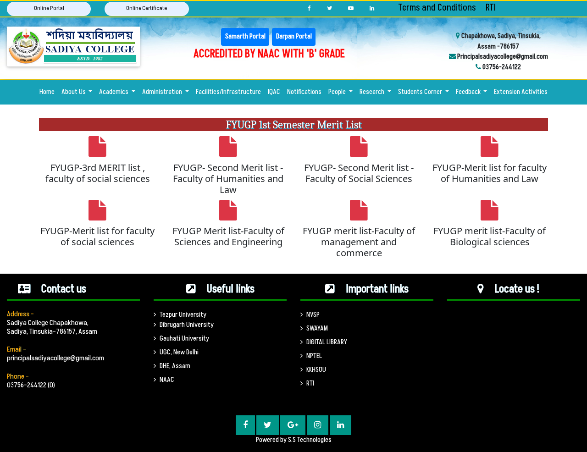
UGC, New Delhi (179, 352)
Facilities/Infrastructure (228, 92)
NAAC (167, 380)
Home (48, 92)
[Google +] (292, 425)
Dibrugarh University (187, 325)
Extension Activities (521, 92)
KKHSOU (316, 370)
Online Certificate (146, 8)
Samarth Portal (245, 36)
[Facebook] (309, 9)
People (337, 92)
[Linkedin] (372, 9)
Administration (162, 92)
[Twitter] (329, 9)
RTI (491, 7)
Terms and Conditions (437, 7)
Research (373, 92)
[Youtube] (351, 9)
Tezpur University (183, 315)
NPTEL (314, 356)
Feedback (469, 92)
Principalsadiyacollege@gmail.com (502, 56)
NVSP (313, 315)
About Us (74, 92)
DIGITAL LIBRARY (326, 342)
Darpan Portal (294, 36)
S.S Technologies (310, 440)
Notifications (304, 92)
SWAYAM (317, 328)
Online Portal (49, 8)
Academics (114, 92)
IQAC (274, 92)
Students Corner (420, 92)
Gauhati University (184, 338)
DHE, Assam (175, 366)
